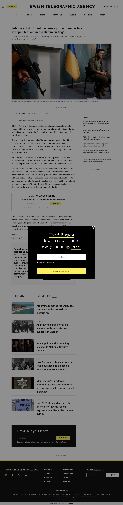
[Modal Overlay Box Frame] (61, 252)
